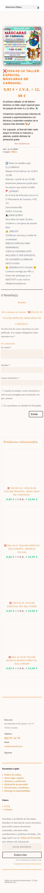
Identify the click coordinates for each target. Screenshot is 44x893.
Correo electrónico (10, 378)
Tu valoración (8, 344)
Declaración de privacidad (16, 784)
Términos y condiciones (15, 781)
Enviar (34, 414)
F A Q (7, 806)
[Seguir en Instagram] (11, 757)
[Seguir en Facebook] (6, 757)
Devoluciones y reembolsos (16, 787)
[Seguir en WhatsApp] (27, 757)
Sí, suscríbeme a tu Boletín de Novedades (22, 405)
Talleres (14, 152)
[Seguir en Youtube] (17, 757)
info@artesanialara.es (13, 746)
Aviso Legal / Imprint (14, 778)
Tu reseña (6, 347)
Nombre (5, 365)
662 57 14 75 (12, 738)
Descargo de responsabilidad (17, 791)
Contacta (8, 809)
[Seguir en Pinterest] (22, 757)
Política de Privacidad (30, 838)
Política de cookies (12, 774)
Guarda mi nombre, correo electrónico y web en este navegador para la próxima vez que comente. (20, 395)
